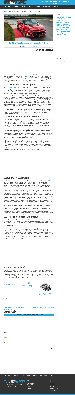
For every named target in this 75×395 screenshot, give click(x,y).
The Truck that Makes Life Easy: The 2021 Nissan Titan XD (15, 308)
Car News (38, 6)
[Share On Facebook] (34, 50)
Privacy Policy (53, 390)
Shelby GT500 (47, 181)
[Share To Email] (51, 50)
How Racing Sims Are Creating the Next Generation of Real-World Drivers (64, 18)
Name (5, 332)
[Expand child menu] (51, 6)
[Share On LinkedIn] (40, 50)
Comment (6, 317)
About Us (56, 6)
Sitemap (29, 388)
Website (5, 343)
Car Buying (35, 46)
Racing (23, 6)
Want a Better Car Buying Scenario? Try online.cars (46, 294)
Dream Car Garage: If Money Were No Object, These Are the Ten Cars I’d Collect (64, 32)
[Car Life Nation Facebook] (51, 384)
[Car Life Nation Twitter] (54, 384)
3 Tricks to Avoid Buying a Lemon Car (29, 286)
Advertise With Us (54, 388)
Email (5, 337)
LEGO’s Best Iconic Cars (62, 29)
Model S (41, 219)
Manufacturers (46, 6)
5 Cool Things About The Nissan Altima (43, 307)
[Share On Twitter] (37, 50)
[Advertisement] (28, 63)
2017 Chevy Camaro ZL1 (13, 87)
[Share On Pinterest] (48, 50)
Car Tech (30, 6)
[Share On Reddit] (43, 50)
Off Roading (15, 6)
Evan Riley (23, 46)
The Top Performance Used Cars (12, 299)
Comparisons (30, 385)
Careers (28, 386)
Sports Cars (7, 6)
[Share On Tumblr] (46, 50)
